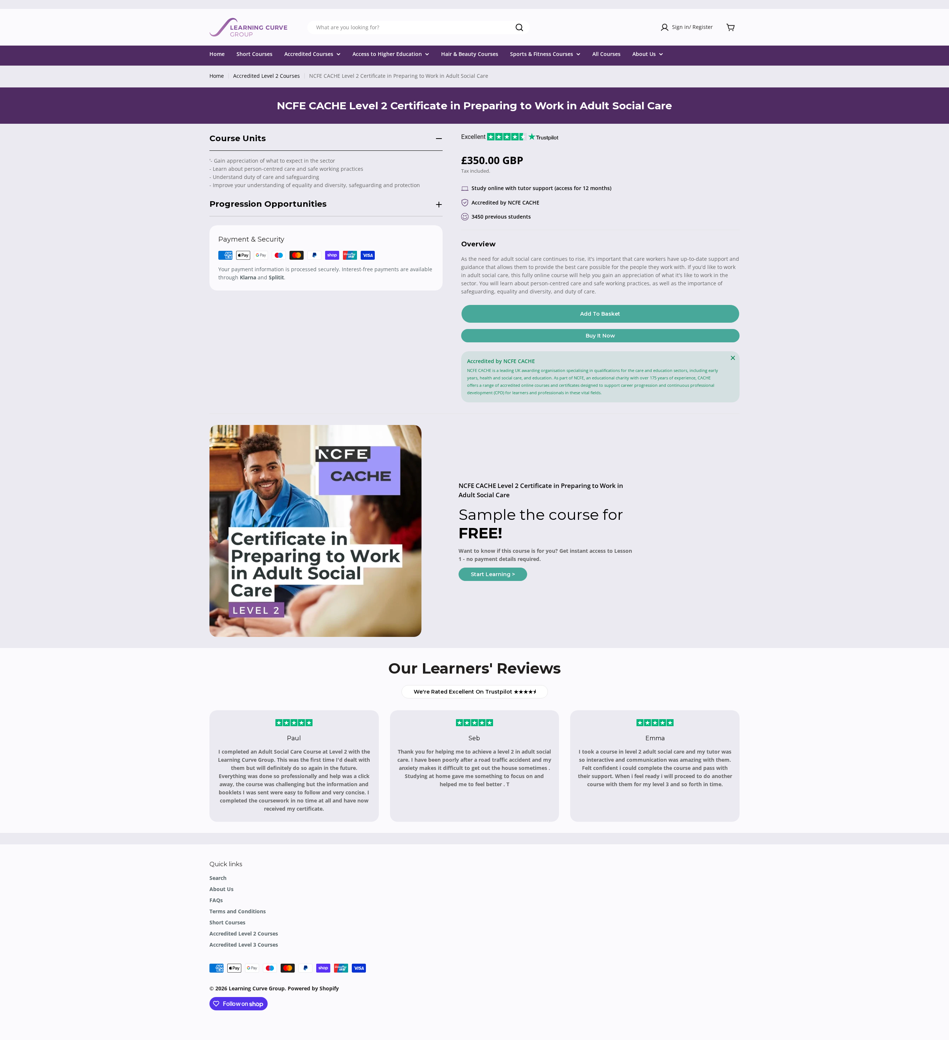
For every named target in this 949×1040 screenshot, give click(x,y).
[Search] (519, 27)
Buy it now (600, 335)
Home (216, 75)
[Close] (733, 358)
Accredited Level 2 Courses (266, 75)
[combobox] (418, 27)
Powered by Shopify (313, 988)
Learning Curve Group (257, 988)
